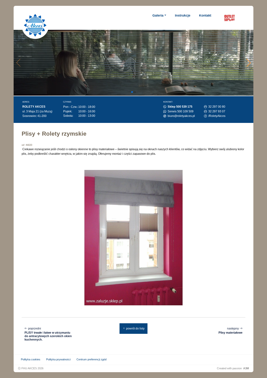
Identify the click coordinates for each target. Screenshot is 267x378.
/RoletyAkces (216, 115)
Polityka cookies (30, 359)
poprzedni (48, 334)
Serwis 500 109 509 (180, 111)
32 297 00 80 (216, 106)
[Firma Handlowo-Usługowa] (35, 25)
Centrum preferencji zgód (91, 359)
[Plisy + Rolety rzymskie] (133, 237)
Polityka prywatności (58, 359)
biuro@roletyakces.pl (181, 115)
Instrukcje (182, 15)
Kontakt (205, 15)
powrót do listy (135, 328)
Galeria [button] (157, 15)
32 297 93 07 (216, 111)
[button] (249, 63)
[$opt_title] (229, 17)
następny (230, 330)
